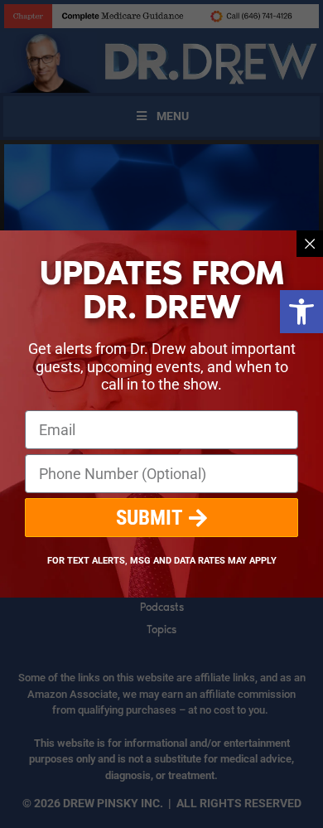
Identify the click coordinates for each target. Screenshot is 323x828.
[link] (301, 311)
